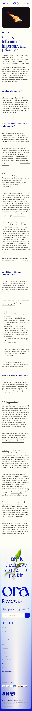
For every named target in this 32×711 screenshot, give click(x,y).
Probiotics (5, 451)
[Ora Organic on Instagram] (3, 623)
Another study (6, 193)
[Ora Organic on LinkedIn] (10, 623)
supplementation (7, 495)
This (8, 533)
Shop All (4, 631)
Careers (4, 667)
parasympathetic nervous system (13, 442)
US (8, 682)
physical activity (12, 402)
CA (14, 682)
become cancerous (19, 216)
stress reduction (15, 435)
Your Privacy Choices (8, 639)
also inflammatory (17, 366)
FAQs (3, 652)
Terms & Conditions (7, 659)
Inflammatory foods (8, 305)
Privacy (4, 663)
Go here (17, 334)
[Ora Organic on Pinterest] (13, 623)
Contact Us (5, 648)
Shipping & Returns (7, 656)
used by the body (18, 199)
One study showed (8, 180)
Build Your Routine (7, 635)
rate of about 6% (16, 493)
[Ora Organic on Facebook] (6, 623)
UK (11, 682)
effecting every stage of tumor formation (15, 243)
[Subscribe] (27, 615)
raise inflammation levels (18, 408)
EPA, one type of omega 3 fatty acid (13, 478)
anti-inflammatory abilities (11, 512)
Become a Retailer (7, 671)
